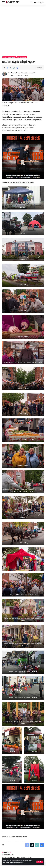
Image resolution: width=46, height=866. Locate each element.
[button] (39, 862)
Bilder (12, 837)
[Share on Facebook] (7, 67)
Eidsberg (19, 837)
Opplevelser (21, 57)
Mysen (24, 837)
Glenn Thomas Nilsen (13, 73)
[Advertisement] (23, 29)
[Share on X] (10, 67)
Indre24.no (12, 2)
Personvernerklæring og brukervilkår (13, 862)
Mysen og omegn (9, 57)
